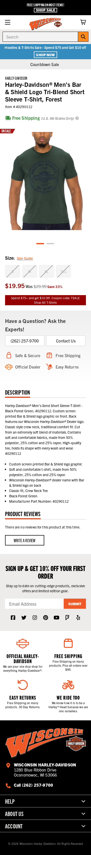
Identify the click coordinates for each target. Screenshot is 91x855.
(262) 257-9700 (25, 340)
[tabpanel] (45, 181)
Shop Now (45, 54)
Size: (19, 258)
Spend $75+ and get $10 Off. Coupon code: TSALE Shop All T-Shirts (45, 300)
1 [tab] (40, 244)
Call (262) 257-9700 (33, 784)
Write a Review (25, 540)
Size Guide (25, 258)
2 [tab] (50, 244)
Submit (74, 603)
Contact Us (66, 340)
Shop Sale (45, 10)
